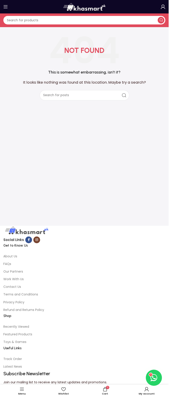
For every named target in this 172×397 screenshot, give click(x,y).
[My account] (163, 6)
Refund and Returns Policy (23, 310)
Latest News (12, 366)
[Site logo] (84, 6)
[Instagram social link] (36, 239)
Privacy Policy (13, 302)
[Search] (161, 20)
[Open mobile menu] (5, 6)
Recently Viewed (16, 326)
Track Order (12, 359)
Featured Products (17, 334)
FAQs (7, 264)
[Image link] (26, 230)
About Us (10, 256)
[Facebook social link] (28, 239)
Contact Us (12, 286)
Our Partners (13, 271)
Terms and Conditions (20, 294)
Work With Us (13, 279)
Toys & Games (14, 342)
